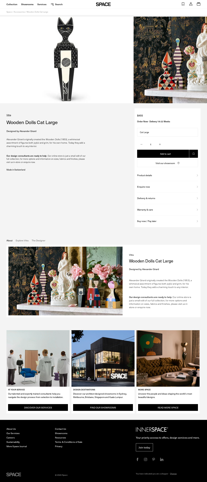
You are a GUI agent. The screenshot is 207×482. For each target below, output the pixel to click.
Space (9, 11)
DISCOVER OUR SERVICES (38, 407)
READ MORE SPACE (168, 407)
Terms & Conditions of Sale (68, 442)
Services (41, 4)
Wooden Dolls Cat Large (37, 11)
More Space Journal (16, 446)
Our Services (13, 433)
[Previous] (2, 58)
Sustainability (13, 442)
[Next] (204, 58)
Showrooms (27, 4)
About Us (11, 429)
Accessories (19, 11)
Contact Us (60, 429)
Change (173, 473)
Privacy (58, 446)
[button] (183, 4)
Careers (10, 437)
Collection (11, 4)
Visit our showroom (165, 163)
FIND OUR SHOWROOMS (103, 407)
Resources (60, 437)
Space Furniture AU (103, 4)
